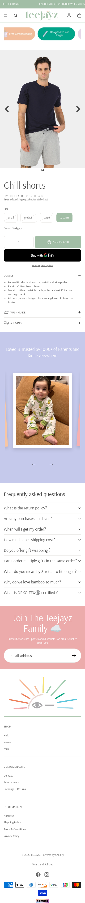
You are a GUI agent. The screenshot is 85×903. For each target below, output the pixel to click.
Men (6, 749)
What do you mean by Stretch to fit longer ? (40, 571)
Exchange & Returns (15, 789)
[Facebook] (38, 874)
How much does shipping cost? (29, 539)
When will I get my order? (25, 529)
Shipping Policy (12, 822)
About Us (9, 815)
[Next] (78, 109)
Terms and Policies (42, 864)
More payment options (42, 265)
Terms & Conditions (15, 829)
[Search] (15, 15)
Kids (6, 735)
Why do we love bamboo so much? (32, 582)
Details (8, 275)
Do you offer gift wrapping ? (27, 550)
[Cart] (79, 15)
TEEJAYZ (35, 854)
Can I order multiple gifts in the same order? (40, 560)
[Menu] (5, 15)
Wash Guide (18, 312)
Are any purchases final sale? (28, 518)
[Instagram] (47, 874)
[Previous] (7, 109)
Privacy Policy (11, 836)
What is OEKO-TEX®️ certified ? (31, 592)
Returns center (12, 782)
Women (8, 742)
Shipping (15, 323)
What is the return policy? (25, 508)
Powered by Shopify (53, 854)
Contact (8, 775)
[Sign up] (74, 656)
